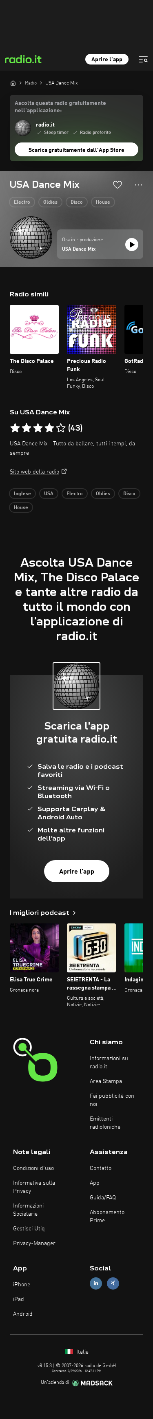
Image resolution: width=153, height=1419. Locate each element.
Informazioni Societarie (28, 1210)
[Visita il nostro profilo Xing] (113, 1283)
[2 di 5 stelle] (26, 428)
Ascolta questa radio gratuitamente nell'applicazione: (60, 106)
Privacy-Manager (34, 1243)
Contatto (100, 1168)
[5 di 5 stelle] (61, 428)
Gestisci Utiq (29, 1229)
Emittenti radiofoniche (105, 1123)
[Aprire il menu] (143, 59)
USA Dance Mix (78, 249)
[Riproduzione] (131, 244)
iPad (18, 1299)
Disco (77, 202)
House (103, 202)
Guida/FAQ (103, 1198)
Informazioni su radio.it (109, 1063)
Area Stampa (106, 1081)
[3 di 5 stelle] (38, 428)
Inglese (22, 494)
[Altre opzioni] (138, 185)
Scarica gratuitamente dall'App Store (76, 150)
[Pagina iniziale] (13, 83)
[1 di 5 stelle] (15, 428)
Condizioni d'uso (33, 1168)
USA (48, 494)
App (95, 1183)
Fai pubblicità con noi (112, 1100)
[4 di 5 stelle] (49, 428)
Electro (22, 202)
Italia (82, 1352)
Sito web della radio (34, 472)
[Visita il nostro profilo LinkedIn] (96, 1283)
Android (23, 1314)
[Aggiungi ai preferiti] (117, 184)
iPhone (21, 1285)
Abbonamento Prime (107, 1216)
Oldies (50, 202)
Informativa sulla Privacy (34, 1187)
